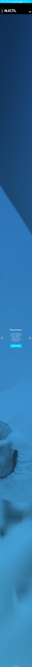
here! (20, 2)
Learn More (16, 346)
